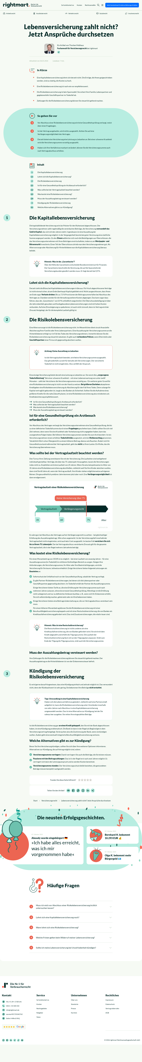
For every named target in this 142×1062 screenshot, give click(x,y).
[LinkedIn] (10, 1040)
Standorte (74, 1004)
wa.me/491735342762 (14, 1014)
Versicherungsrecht (49, 800)
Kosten (79, 5)
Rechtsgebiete (41, 1008)
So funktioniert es (67, 5)
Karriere (74, 1013)
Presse (73, 1008)
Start (35, 800)
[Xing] (58, 52)
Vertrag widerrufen (112, 1008)
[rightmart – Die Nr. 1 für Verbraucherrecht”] (22, 5)
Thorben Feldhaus (76, 45)
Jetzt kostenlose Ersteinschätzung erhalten (122, 5)
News (38, 1017)
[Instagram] (3, 1040)
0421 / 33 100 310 (12, 1006)
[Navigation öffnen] (102, 5)
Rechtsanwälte (90, 5)
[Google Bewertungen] (14, 1026)
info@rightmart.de (12, 1010)
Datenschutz (110, 1004)
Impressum (110, 1000)
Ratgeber (39, 1013)
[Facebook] (7, 1040)
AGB (107, 1013)
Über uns (74, 1000)
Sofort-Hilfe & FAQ (13, 1018)
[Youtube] (22, 1040)
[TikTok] (18, 1040)
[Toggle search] (98, 5)
